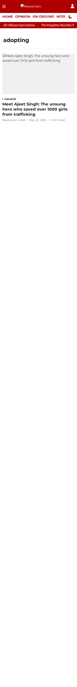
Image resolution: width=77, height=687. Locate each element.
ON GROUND (43, 16)
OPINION (22, 16)
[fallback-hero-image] (38, 74)
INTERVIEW (66, 16)
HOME (7, 16)
